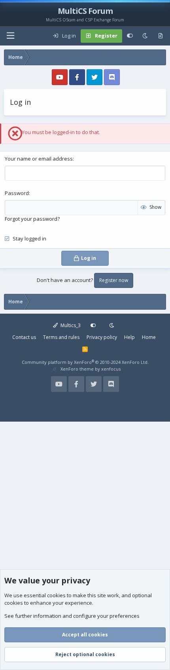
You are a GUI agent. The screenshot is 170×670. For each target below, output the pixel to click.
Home (149, 337)
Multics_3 (70, 325)
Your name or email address (39, 158)
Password (17, 193)
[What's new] (160, 36)
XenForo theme (77, 369)
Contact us (24, 337)
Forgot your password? (32, 218)
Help (129, 337)
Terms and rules (61, 337)
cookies (56, 595)
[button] (10, 35)
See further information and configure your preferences (72, 615)
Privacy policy (102, 337)
